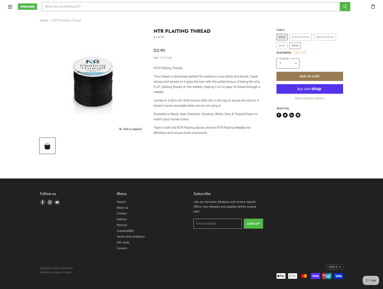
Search (121, 202)
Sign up (253, 223)
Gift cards (123, 242)
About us (122, 207)
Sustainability (125, 231)
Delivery (122, 219)
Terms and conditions (131, 236)
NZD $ (333, 267)
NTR (161, 37)
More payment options (309, 98)
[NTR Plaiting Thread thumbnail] (47, 146)
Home (44, 20)
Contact (122, 213)
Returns (122, 225)
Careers (122, 248)
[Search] (345, 6)
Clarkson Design (62, 272)
